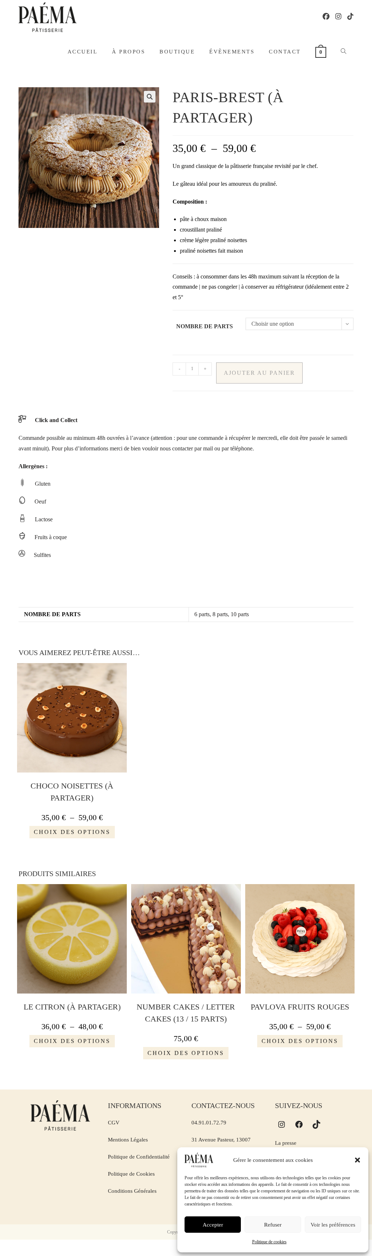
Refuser (273, 1225)
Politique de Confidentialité (139, 1157)
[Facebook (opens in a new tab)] (326, 16)
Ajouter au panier (259, 373)
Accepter (213, 1225)
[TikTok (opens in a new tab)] (350, 16)
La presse (285, 1143)
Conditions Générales (132, 1191)
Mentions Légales (128, 1140)
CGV (114, 1122)
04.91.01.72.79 (208, 1122)
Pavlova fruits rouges (300, 1006)
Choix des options (72, 832)
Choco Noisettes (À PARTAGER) (72, 791)
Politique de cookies (269, 1241)
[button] (357, 1160)
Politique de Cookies (131, 1174)
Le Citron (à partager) (72, 1006)
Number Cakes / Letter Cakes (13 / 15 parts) (186, 1012)
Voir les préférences (333, 1225)
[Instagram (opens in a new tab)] (338, 16)
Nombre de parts (204, 326)
